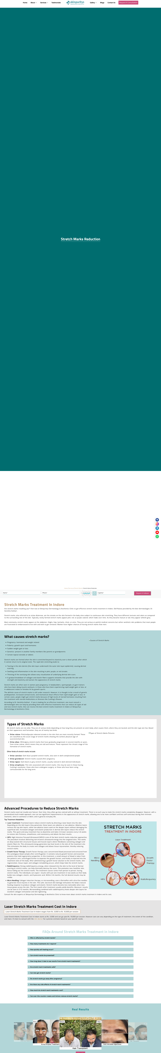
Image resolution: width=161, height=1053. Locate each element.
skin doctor (38, 919)
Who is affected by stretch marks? (42, 938)
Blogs (102, 2)
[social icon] (157, 519)
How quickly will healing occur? (41, 949)
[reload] (94, 593)
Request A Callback (142, 593)
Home (25, 2)
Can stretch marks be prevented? (42, 955)
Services (71, 588)
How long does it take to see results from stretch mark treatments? (54, 961)
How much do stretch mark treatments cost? (46, 990)
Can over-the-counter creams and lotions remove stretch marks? (53, 996)
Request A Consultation (128, 2)
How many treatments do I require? (42, 944)
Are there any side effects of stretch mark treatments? (49, 984)
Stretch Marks (78, 588)
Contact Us (111, 2)
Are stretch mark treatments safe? (42, 967)
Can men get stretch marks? (40, 973)
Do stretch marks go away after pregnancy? (45, 978)
